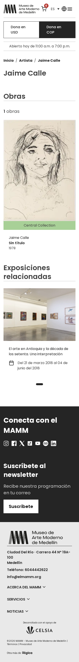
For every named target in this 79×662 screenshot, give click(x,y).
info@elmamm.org (24, 576)
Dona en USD (18, 29)
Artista (25, 60)
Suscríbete (21, 506)
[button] (55, 9)
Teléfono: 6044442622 (27, 569)
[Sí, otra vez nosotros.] (20, 652)
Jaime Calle (49, 60)
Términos (12, 644)
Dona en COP (54, 29)
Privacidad (26, 644)
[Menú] (69, 8)
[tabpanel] (39, 332)
